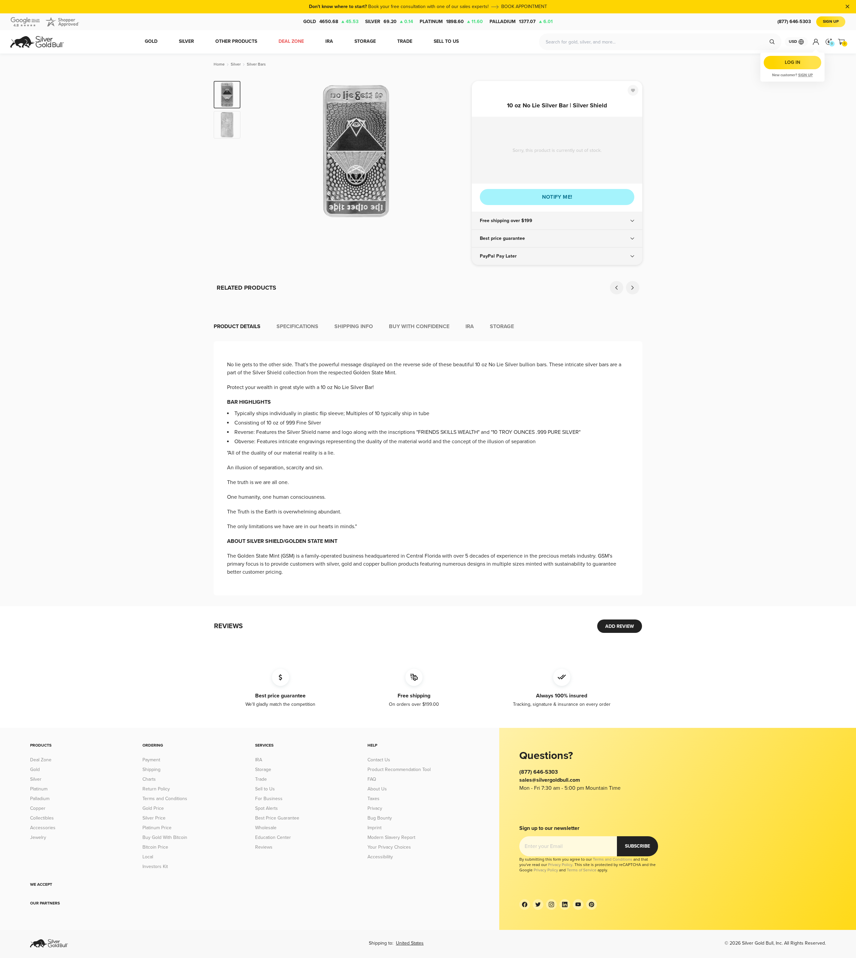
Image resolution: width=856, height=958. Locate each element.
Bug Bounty (379, 818)
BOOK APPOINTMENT (524, 6)
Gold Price (153, 808)
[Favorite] (633, 90)
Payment (151, 760)
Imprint (374, 828)
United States (410, 943)
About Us (377, 789)
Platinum (451, 21)
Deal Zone (40, 760)
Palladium (521, 21)
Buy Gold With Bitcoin (164, 837)
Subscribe (637, 846)
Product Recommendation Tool (399, 769)
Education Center (273, 837)
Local (147, 857)
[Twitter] (538, 904)
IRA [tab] (469, 326)
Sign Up (831, 21)
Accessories (43, 828)
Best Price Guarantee (277, 818)
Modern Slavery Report (391, 837)
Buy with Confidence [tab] (419, 326)
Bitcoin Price (155, 847)
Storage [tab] (502, 326)
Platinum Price (157, 828)
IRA (258, 760)
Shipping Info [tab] (353, 326)
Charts (149, 779)
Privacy (374, 808)
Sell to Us (265, 789)
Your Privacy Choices (389, 847)
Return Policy (156, 789)
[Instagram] (551, 904)
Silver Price (154, 818)
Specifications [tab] (297, 326)
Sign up (805, 75)
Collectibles (42, 818)
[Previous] (255, 151)
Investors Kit (155, 866)
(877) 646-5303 (794, 21)
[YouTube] (578, 904)
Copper (37, 808)
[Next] (456, 151)
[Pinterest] (591, 904)
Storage (263, 769)
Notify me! (557, 197)
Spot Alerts (266, 808)
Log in (792, 62)
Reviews (264, 847)
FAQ (371, 779)
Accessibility (380, 857)
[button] (557, 220)
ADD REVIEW (619, 626)
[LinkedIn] (564, 904)
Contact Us (378, 760)
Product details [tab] (237, 326)
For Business (269, 798)
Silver (389, 21)
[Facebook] (524, 904)
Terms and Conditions (164, 798)
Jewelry (38, 837)
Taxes (373, 798)
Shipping (151, 769)
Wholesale (266, 828)
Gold (330, 21)
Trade (261, 779)
